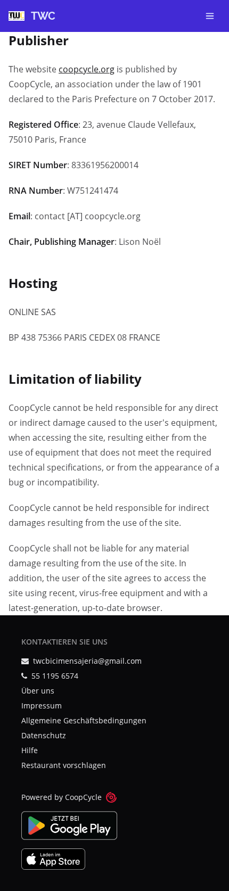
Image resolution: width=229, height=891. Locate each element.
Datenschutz (43, 735)
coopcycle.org (86, 69)
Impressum (41, 705)
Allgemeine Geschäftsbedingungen (83, 720)
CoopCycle (83, 797)
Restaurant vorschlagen (63, 765)
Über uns (37, 691)
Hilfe (29, 750)
